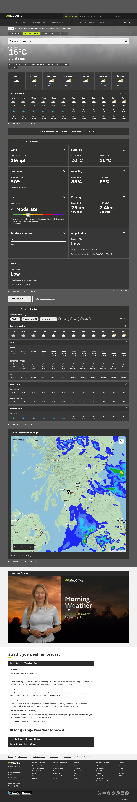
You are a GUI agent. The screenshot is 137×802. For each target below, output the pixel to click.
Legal (121, 771)
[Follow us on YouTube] (104, 793)
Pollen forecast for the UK (20, 284)
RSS (120, 776)
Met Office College (14, 766)
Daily (15, 33)
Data (75, 773)
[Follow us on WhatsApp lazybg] (127, 793)
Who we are (100, 766)
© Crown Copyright (123, 799)
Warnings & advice (39, 22)
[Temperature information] (126, 384)
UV (75, 319)
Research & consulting (81, 776)
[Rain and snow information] (126, 408)
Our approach (56, 766)
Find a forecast (22, 22)
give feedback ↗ (54, 28)
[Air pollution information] (123, 233)
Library (54, 778)
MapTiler (113, 551)
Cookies (121, 768)
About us (109, 16)
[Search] (125, 40)
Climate (72, 22)
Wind (13, 319)
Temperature (27, 319)
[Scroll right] (126, 93)
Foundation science (58, 776)
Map (48, 33)
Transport (77, 768)
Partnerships (100, 776)
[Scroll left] (121, 93)
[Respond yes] (89, 131)
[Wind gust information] (63, 149)
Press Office (100, 771)
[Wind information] (126, 342)
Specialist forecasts (88, 22)
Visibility (85, 319)
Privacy (121, 773)
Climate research (57, 771)
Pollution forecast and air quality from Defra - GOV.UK (91, 254)
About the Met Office (103, 763)
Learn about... (105, 22)
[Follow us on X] (99, 793)
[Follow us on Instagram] (118, 793)
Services (100, 16)
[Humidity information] (123, 171)
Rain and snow (46, 319)
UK (61, 33)
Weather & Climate (38, 763)
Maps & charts (58, 22)
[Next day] (17, 142)
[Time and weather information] (126, 325)
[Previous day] (12, 142)
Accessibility (123, 766)
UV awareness (16, 224)
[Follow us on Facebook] (109, 793)
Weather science (57, 768)
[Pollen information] (123, 263)
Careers (117, 16)
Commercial (100, 768)
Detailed (32, 33)
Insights (76, 778)
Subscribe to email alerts (104, 781)
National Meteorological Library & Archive (15, 772)
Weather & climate (71, 16)
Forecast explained (120, 290)
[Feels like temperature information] (123, 149)
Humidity (63, 319)
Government (78, 766)
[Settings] (125, 22)
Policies (121, 763)
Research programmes (87, 16)
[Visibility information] (123, 197)
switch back (66, 28)
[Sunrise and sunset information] (63, 233)
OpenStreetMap (121, 551)
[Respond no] (94, 131)
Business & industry (80, 771)
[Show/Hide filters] (126, 315)
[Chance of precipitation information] (63, 171)
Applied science (57, 773)
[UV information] (63, 197)
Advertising (77, 781)
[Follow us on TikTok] (113, 793)
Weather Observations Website (15, 779)
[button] (68, 492)
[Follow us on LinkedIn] (122, 793)
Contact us (99, 778)
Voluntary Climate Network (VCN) (14, 785)
